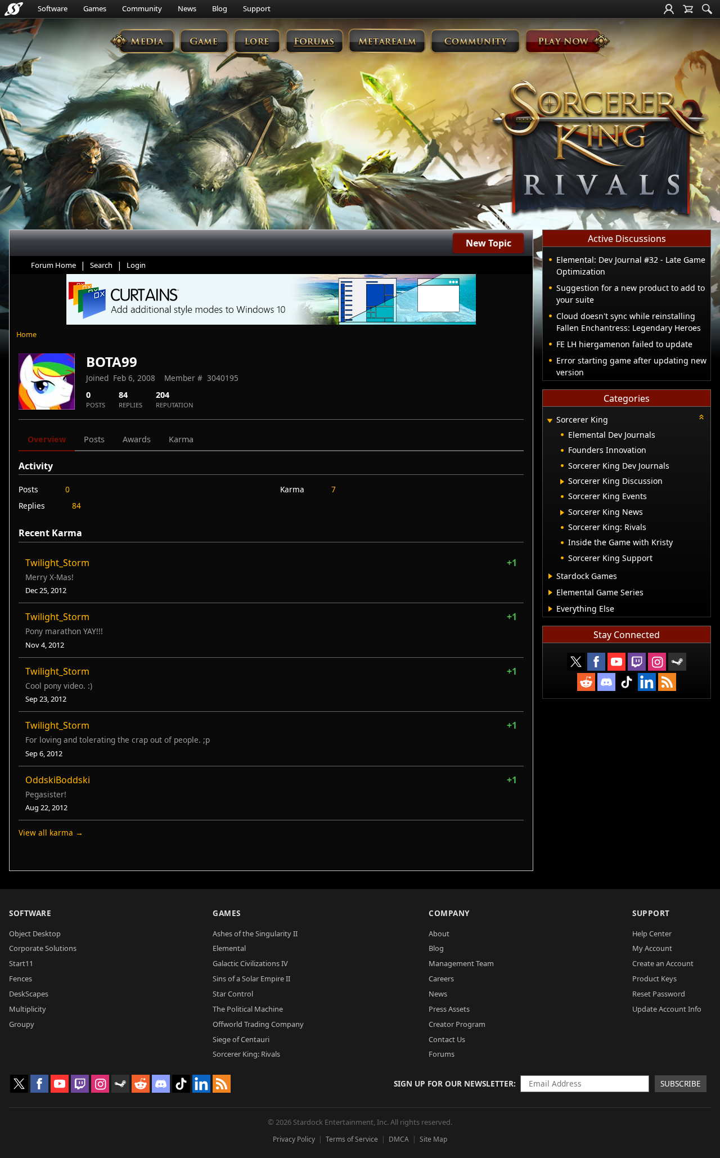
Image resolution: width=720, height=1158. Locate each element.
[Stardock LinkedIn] (647, 682)
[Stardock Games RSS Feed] (667, 682)
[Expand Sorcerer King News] (562, 512)
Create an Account (663, 963)
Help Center (652, 933)
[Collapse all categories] (701, 417)
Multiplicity (27, 1009)
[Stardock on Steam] (677, 662)
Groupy (21, 1024)
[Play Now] (567, 40)
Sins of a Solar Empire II (251, 978)
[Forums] (314, 40)
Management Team (461, 963)
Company (449, 913)
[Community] (475, 40)
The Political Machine (248, 1009)
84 (76, 505)
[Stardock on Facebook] (596, 662)
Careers (441, 978)
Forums (441, 1054)
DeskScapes (28, 994)
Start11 (21, 963)
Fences (20, 978)
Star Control (233, 994)
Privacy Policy (294, 1139)
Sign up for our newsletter (454, 1083)
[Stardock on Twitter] (576, 662)
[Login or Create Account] (668, 9)
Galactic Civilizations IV (250, 963)
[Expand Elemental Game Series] (550, 592)
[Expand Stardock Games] (550, 576)
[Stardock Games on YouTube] (616, 662)
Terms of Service (352, 1139)
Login (136, 265)
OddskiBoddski (57, 780)
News (187, 8)
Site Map (433, 1139)
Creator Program (457, 1024)
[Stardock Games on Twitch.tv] (637, 662)
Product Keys (654, 978)
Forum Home (53, 265)
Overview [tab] (47, 439)
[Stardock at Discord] (606, 682)
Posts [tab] (94, 439)
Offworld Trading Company (258, 1024)
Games (94, 8)
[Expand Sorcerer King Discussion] (562, 481)
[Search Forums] (707, 9)
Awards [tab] (137, 439)
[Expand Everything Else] (550, 609)
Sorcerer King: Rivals (246, 1054)
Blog (219, 8)
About (439, 933)
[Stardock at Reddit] (586, 682)
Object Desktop (35, 933)
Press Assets (449, 1009)
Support (257, 8)
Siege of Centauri (241, 1039)
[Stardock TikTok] (626, 682)
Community (142, 8)
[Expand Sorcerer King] (549, 421)
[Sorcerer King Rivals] (599, 150)
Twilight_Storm (57, 562)
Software (53, 8)
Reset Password (658, 994)
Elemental (229, 948)
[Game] (204, 40)
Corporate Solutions (42, 948)
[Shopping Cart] (688, 9)
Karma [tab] (181, 439)
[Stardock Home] (13, 9)
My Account (652, 948)
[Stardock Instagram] (657, 662)
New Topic (488, 243)
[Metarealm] (386, 40)
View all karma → (51, 832)
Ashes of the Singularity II (255, 933)
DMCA (399, 1139)
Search (101, 265)
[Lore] (256, 40)
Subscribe (680, 1083)
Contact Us (447, 1039)
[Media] (142, 40)
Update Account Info (666, 1009)
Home (26, 334)
